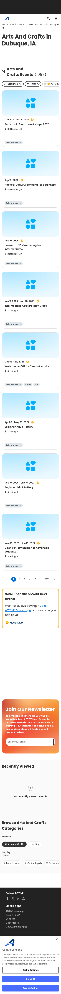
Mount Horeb (13, 863)
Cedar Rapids (34, 863)
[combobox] (13, 84)
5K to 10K (10, 918)
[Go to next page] (54, 579)
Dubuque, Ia (18, 24)
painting (35, 844)
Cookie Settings (31, 970)
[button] (33, 84)
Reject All (30, 979)
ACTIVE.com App (15, 911)
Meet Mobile (12, 922)
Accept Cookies (30, 988)
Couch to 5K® (13, 915)
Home (5, 24)
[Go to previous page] (7, 579)
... (41, 579)
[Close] (56, 939)
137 (47, 579)
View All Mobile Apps (16, 926)
